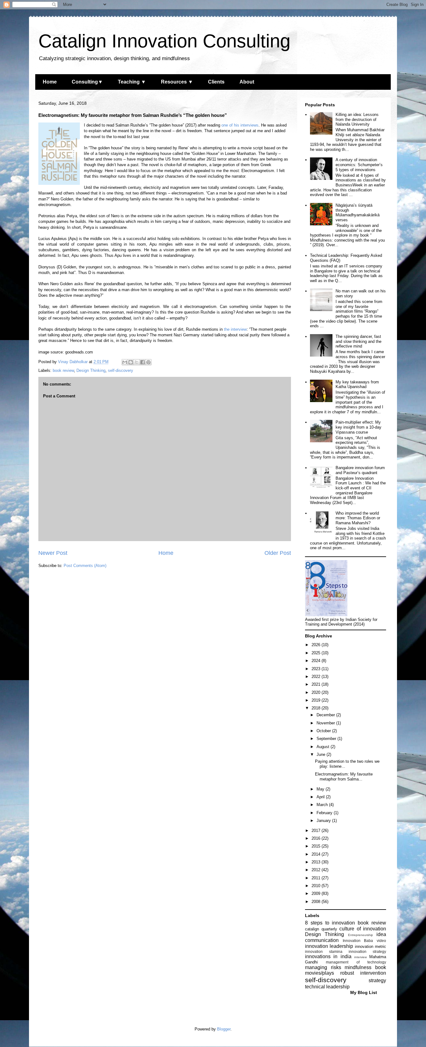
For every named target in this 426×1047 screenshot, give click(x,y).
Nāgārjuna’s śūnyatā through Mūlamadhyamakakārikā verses (358, 212)
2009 (317, 893)
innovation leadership (329, 946)
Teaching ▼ (132, 81)
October (324, 730)
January (324, 820)
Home (50, 81)
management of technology (356, 962)
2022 (317, 676)
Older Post (277, 553)
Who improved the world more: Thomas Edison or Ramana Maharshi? (358, 518)
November (326, 723)
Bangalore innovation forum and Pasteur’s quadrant (360, 470)
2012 (317, 869)
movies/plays (319, 973)
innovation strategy (367, 951)
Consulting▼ (87, 81)
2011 (317, 878)
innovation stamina (323, 951)
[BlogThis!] (131, 362)
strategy (377, 980)
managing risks (323, 967)
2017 (317, 830)
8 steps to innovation (330, 922)
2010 (317, 885)
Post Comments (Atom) (85, 565)
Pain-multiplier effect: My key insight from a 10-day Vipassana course (358, 427)
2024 (317, 660)
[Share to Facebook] (142, 362)
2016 (317, 838)
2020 (317, 692)
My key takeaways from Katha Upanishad (357, 384)
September (327, 738)
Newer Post (52, 553)
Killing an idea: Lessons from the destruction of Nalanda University (357, 119)
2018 (317, 708)
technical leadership (327, 986)
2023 (317, 668)
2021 (317, 684)
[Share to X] (136, 362)
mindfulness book (365, 967)
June (322, 754)
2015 (317, 846)
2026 (317, 644)
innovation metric (370, 946)
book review (63, 370)
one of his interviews (240, 125)
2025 (317, 653)
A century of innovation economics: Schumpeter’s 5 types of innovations (359, 164)
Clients (216, 81)
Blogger (223, 1029)
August (324, 746)
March (323, 804)
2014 (317, 854)
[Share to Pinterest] (148, 362)
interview (360, 957)
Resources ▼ (177, 81)
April (321, 797)
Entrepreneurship (360, 935)
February (325, 812)
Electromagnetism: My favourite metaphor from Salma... (344, 776)
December (326, 715)
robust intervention (363, 973)
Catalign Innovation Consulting (164, 41)
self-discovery (120, 370)
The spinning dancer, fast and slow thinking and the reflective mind (358, 341)
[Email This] (125, 362)
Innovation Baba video (364, 941)
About (247, 81)
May (321, 789)
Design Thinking (90, 370)
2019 (317, 700)
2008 (317, 901)
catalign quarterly (321, 929)
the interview (235, 329)
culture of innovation (362, 928)
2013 (317, 862)
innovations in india (328, 956)
